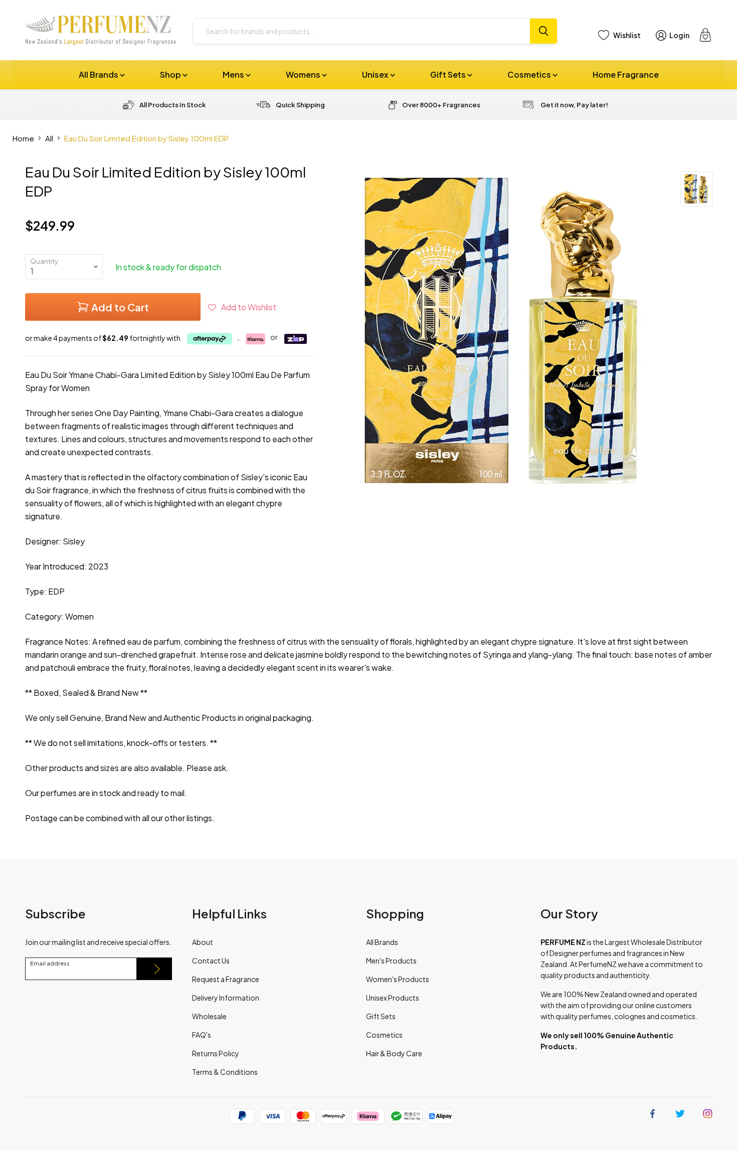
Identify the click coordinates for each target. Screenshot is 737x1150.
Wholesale (209, 1016)
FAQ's (201, 1034)
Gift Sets (448, 74)
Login (679, 35)
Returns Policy (215, 1053)
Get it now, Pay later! (574, 105)
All (49, 138)
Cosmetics (529, 74)
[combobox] (361, 31)
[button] (242, 307)
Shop (171, 74)
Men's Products (391, 960)
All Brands (99, 74)
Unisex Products (392, 997)
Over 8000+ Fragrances (441, 105)
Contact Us (211, 960)
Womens (304, 74)
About (202, 941)
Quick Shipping (300, 105)
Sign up (154, 968)
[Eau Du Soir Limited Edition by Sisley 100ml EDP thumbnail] (697, 189)
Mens (234, 74)
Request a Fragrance (225, 979)
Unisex (376, 74)
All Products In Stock (172, 105)
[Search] (543, 31)
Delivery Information (225, 997)
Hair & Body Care (394, 1053)
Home (23, 138)
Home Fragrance (626, 74)
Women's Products (397, 979)
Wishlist (627, 35)
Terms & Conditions (225, 1071)
